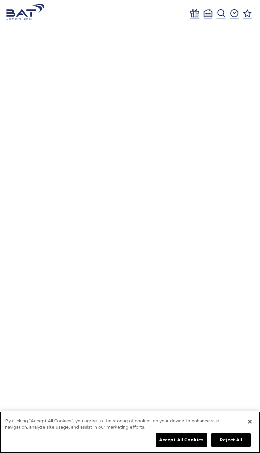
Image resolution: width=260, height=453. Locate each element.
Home (208, 14)
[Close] (250, 422)
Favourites (247, 14)
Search (221, 14)
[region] (130, 432)
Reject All (231, 439)
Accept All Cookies (181, 439)
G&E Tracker (194, 14)
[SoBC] (25, 12)
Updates (234, 14)
